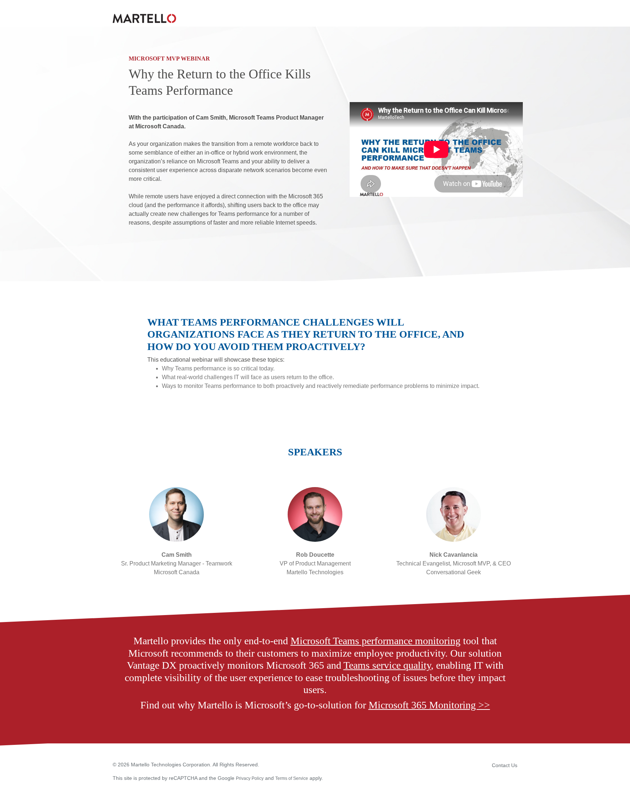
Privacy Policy (250, 778)
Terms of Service (291, 778)
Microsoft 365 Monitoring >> (429, 705)
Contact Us (504, 765)
